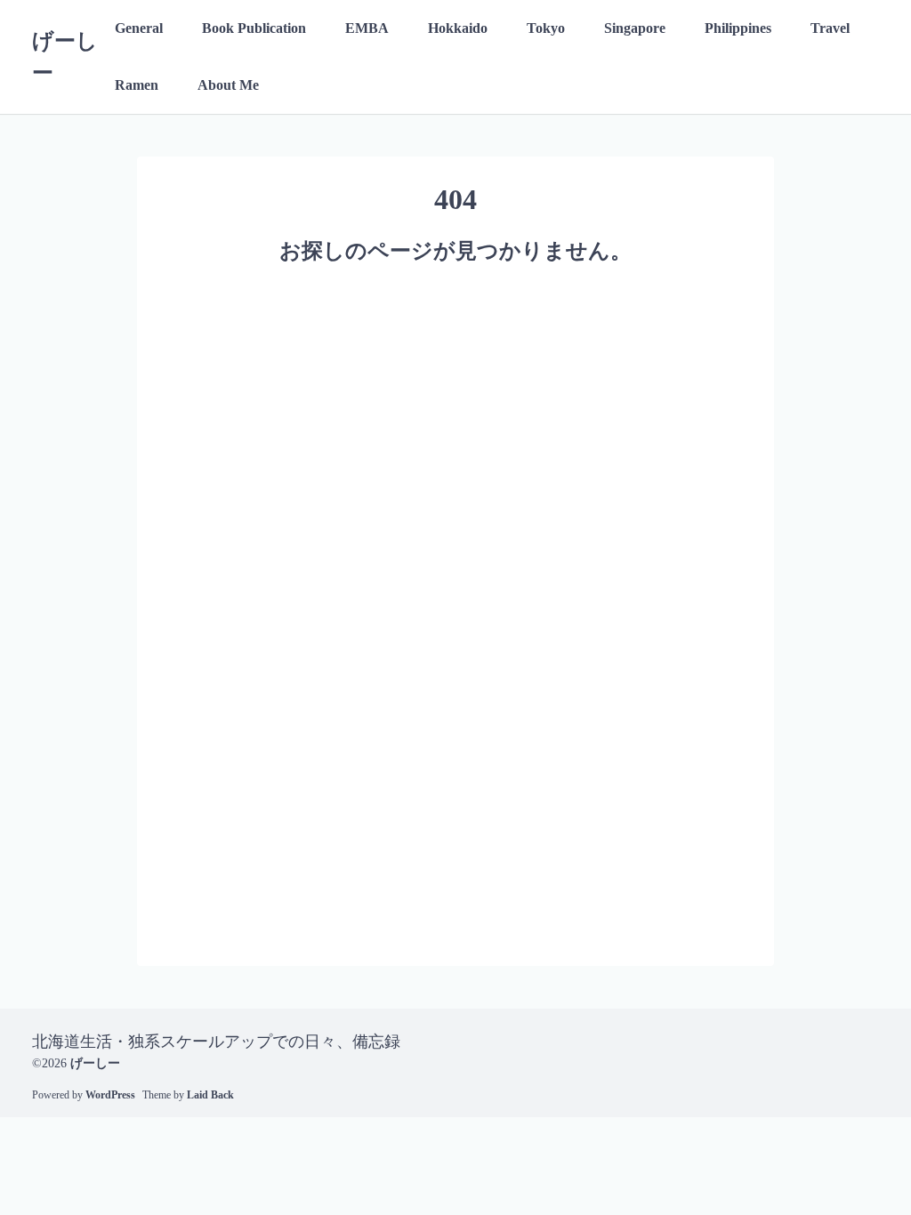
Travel (830, 28)
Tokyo (546, 28)
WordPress (110, 1095)
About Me (228, 85)
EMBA (367, 28)
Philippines (738, 28)
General (139, 28)
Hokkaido (458, 28)
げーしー (95, 1063)
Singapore (634, 28)
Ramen (136, 85)
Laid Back (210, 1095)
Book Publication (254, 28)
